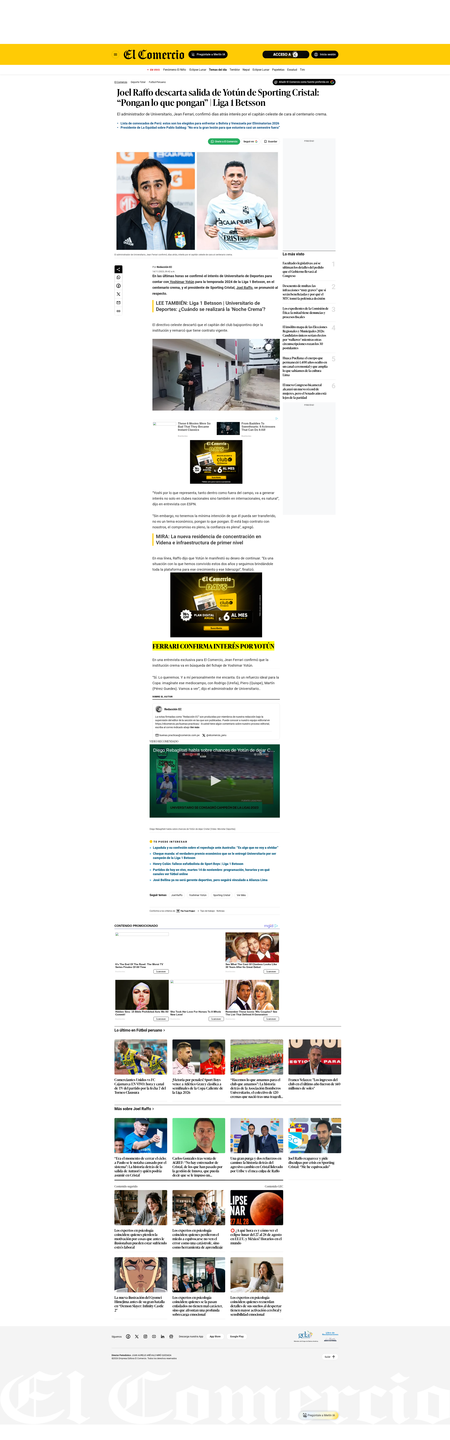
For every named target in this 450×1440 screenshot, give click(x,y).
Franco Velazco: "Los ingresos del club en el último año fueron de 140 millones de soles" (314, 1081)
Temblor (235, 69)
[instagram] (145, 1334)
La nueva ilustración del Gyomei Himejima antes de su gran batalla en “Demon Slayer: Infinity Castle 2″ (139, 1301)
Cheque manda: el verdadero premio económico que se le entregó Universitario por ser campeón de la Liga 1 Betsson (214, 856)
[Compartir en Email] (118, 302)
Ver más (194, 727)
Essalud (292, 69)
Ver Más (241, 895)
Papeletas (278, 69)
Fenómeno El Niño (174, 69)
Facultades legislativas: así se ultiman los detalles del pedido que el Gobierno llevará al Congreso (303, 269)
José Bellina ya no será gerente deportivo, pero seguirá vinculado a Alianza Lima (210, 880)
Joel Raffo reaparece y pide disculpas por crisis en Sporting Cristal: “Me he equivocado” (311, 1160)
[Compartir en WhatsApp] (118, 277)
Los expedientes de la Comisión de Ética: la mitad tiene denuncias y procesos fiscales (306, 312)
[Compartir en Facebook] (118, 286)
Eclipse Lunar (197, 69)
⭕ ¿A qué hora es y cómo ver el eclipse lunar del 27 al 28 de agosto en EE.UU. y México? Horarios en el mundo (256, 1233)
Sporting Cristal (221, 895)
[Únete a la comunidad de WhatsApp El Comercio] (224, 141)
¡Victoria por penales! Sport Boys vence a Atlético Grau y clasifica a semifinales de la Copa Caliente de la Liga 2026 (197, 1083)
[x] (137, 1334)
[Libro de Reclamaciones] (330, 1333)
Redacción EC (164, 267)
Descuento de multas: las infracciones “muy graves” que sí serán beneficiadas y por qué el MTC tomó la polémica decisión (304, 292)
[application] (215, 781)
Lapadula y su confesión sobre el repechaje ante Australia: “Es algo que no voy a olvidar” (215, 847)
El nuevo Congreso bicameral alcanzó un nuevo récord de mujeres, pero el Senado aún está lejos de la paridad (304, 391)
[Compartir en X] (118, 294)
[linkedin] (162, 1334)
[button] (215, 780)
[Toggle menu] (115, 54)
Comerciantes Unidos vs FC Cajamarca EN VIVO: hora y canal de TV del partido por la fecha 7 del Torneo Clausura (140, 1083)
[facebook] (128, 1334)
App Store (215, 1333)
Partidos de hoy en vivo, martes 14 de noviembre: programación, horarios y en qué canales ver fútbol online (211, 872)
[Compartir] (118, 269)
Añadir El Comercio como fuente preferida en (304, 81)
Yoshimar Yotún (198, 895)
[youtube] (154, 1334)
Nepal (246, 69)
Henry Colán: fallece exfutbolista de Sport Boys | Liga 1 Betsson (198, 864)
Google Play (237, 1333)
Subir (327, 1354)
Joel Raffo (176, 895)
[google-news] (171, 1334)
